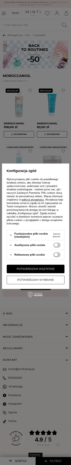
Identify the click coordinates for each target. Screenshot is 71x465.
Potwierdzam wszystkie (36, 269)
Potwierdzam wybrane (35, 280)
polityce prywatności (33, 199)
